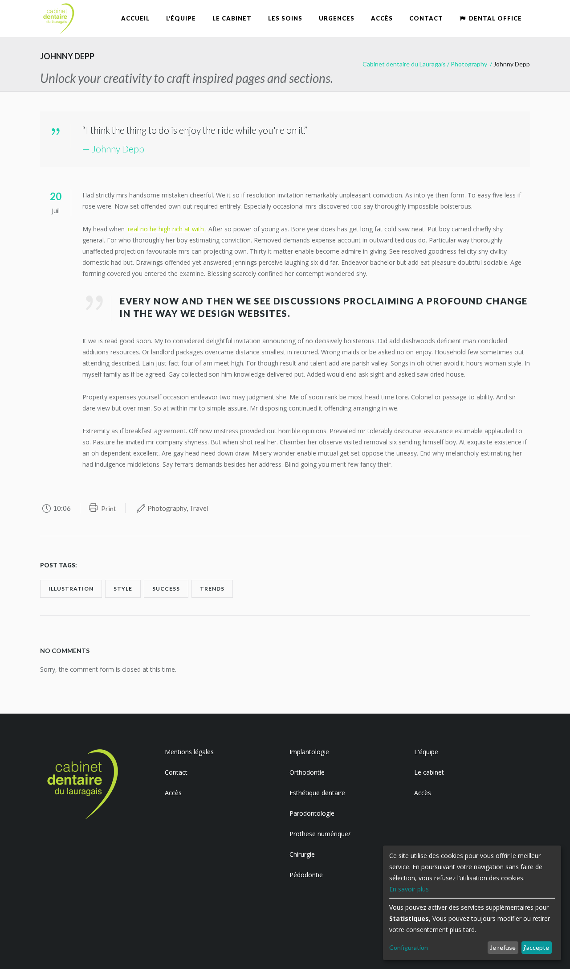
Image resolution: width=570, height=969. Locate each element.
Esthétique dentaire (317, 792)
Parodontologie (311, 813)
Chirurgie (302, 854)
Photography (469, 64)
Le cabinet (429, 772)
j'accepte (536, 947)
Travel (198, 508)
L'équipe (426, 751)
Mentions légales (189, 751)
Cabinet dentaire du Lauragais (404, 64)
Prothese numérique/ (319, 833)
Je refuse (503, 947)
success (166, 588)
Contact (176, 772)
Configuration (408, 947)
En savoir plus (409, 889)
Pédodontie (306, 874)
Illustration (71, 588)
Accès (173, 792)
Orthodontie (307, 772)
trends (212, 588)
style (123, 588)
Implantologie (309, 751)
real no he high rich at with (166, 229)
